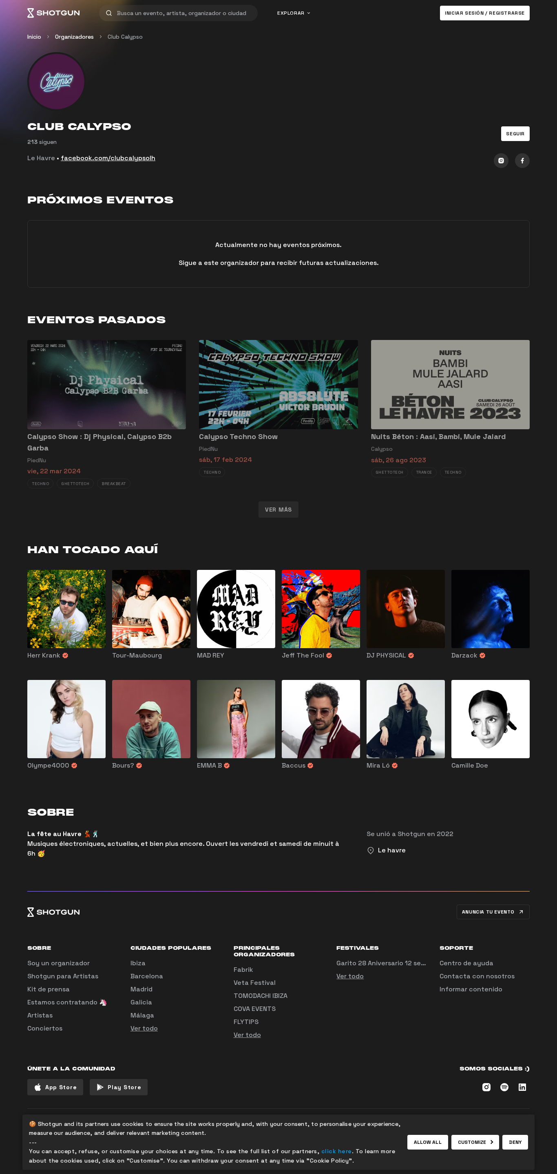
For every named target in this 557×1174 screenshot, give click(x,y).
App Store (61, 1087)
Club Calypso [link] (125, 36)
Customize (472, 1142)
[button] (515, 133)
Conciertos (44, 1028)
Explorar (291, 13)
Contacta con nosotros (477, 976)
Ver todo (144, 1028)
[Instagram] (501, 160)
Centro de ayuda (466, 963)
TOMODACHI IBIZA (260, 995)
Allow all (428, 1142)
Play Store (124, 1087)
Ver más (278, 509)
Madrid (141, 989)
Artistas (40, 1015)
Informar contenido (471, 989)
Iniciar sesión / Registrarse (485, 13)
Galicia (141, 1002)
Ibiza (138, 963)
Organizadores (74, 36)
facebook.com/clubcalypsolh (108, 158)
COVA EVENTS (255, 1008)
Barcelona (146, 976)
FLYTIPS (246, 1021)
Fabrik (243, 969)
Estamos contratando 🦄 (67, 1002)
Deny (515, 1142)
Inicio (34, 36)
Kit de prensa (48, 989)
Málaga (142, 1015)
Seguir (515, 133)
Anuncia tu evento (488, 912)
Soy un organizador (58, 963)
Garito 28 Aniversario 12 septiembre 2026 (402, 963)
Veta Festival (255, 982)
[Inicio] (53, 13)
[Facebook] (522, 160)
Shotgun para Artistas (62, 976)
